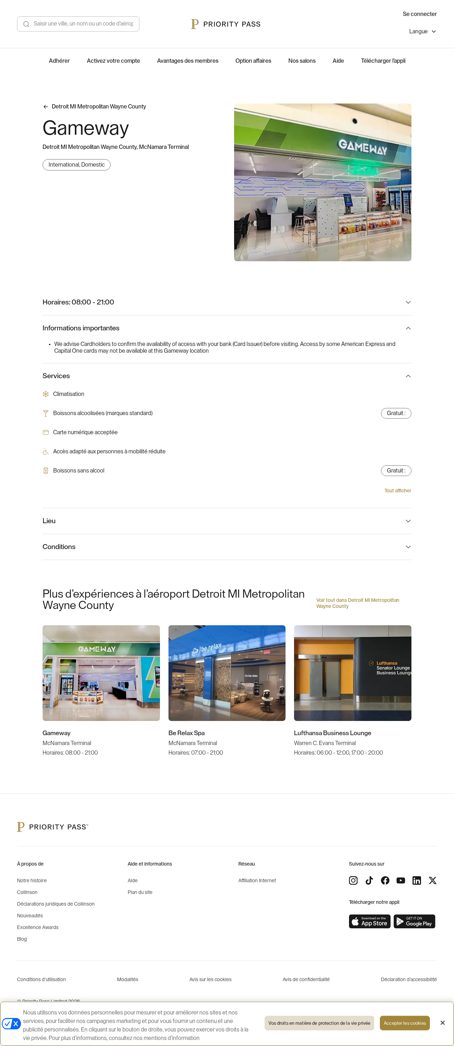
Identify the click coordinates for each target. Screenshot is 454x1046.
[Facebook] (385, 880)
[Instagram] (353, 880)
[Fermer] (442, 1023)
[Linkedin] (417, 880)
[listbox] (423, 32)
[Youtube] (401, 880)
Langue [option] (418, 31)
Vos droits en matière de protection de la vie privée (319, 1023)
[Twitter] (432, 880)
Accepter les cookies (405, 1023)
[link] (370, 921)
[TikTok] (369, 880)
